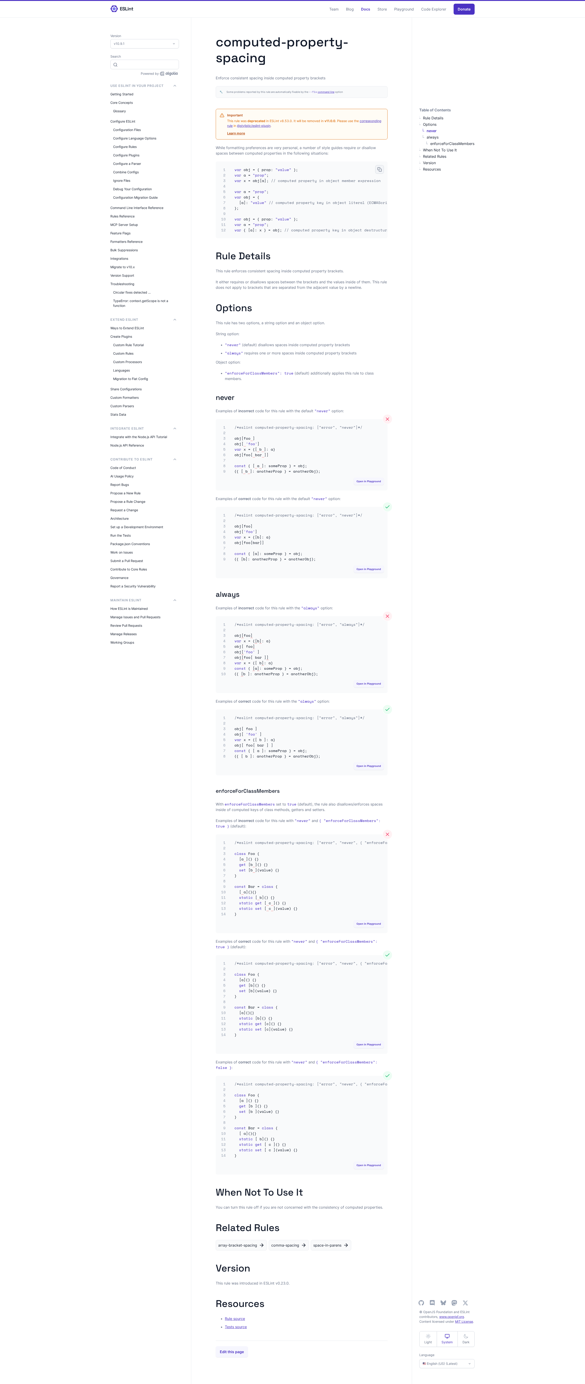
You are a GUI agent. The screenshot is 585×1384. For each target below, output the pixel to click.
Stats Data (118, 414)
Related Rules (434, 156)
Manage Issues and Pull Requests (135, 617)
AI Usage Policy (122, 476)
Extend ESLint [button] (124, 319)
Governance (119, 578)
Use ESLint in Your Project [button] (137, 86)
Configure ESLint (122, 121)
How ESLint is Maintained (129, 608)
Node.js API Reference (127, 445)
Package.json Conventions (130, 544)
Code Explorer (433, 9)
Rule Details (433, 118)
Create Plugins (121, 336)
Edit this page (232, 1351)
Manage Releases (123, 634)
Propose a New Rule (125, 493)
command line (326, 92)
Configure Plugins (126, 155)
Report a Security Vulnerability (133, 586)
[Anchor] (275, 255)
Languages (121, 370)
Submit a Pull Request (126, 561)
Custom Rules (123, 353)
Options (429, 124)
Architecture (119, 518)
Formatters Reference (126, 242)
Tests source (236, 1327)
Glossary (119, 111)
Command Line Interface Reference (136, 208)
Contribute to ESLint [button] (131, 459)
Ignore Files (121, 180)
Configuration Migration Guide (135, 197)
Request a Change (124, 510)
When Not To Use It (440, 150)
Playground (404, 9)
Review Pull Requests (126, 625)
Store (382, 9)
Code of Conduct (123, 468)
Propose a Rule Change (127, 501)
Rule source (235, 1318)
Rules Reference (122, 216)
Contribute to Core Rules (128, 569)
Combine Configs (126, 172)
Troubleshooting (122, 284)
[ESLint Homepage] (121, 9)
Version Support (122, 275)
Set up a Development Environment (136, 527)
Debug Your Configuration (132, 189)
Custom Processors (127, 362)
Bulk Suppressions (124, 250)
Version (429, 163)
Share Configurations (126, 389)
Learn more (236, 133)
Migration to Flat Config (130, 379)
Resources (432, 169)
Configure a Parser (127, 164)
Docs (365, 9)
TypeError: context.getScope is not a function (140, 303)
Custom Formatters (124, 397)
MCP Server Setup (124, 225)
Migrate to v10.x (122, 267)
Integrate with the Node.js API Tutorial (138, 437)
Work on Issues (121, 552)
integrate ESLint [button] (127, 428)
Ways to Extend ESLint (127, 328)
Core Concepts (121, 102)
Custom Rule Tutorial (128, 345)
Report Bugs (119, 485)
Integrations (119, 258)
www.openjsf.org (451, 1317)
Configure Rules (125, 147)
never (431, 130)
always (433, 137)
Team (334, 9)
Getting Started (121, 94)
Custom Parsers (122, 406)
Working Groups (122, 642)
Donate (464, 9)
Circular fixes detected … (132, 292)
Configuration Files (127, 130)
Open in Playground (368, 481)
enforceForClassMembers (452, 143)
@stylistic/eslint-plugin (254, 126)
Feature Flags (120, 233)
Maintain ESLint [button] (125, 600)
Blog (350, 9)
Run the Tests (120, 535)
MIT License (464, 1321)
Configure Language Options (134, 138)
